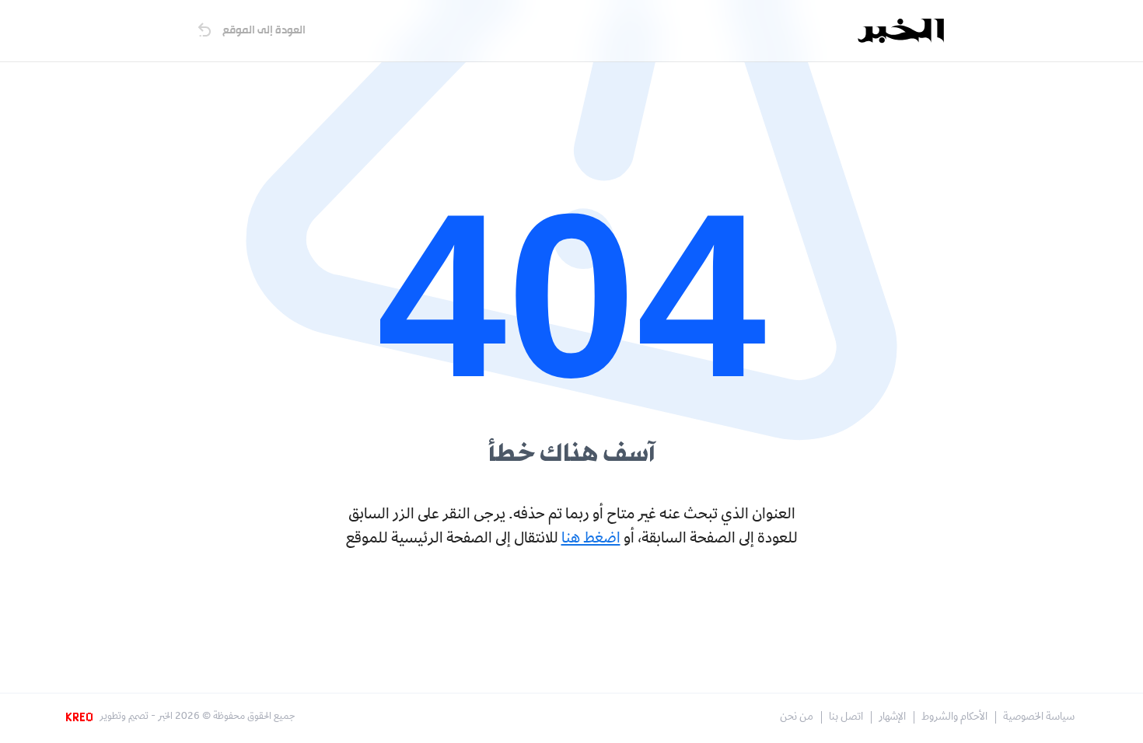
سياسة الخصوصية (1039, 718)
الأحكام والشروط (954, 718)
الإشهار (892, 718)
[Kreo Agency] (81, 717)
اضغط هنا (590, 539)
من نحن (796, 718)
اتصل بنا (846, 718)
